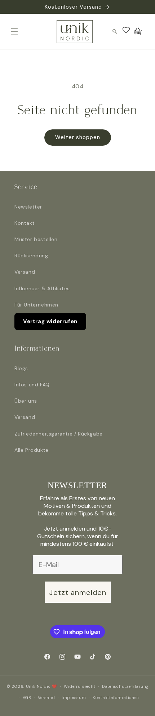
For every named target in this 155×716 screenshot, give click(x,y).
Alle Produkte (31, 450)
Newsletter (28, 206)
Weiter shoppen (77, 137)
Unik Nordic (38, 686)
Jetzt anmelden (77, 592)
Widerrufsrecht (79, 686)
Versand (24, 272)
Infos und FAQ (32, 384)
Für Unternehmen (36, 304)
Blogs (21, 368)
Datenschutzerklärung (125, 686)
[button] (14, 31)
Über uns (25, 401)
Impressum (74, 697)
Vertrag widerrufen (50, 321)
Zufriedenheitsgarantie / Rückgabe (58, 433)
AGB (27, 697)
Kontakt (24, 223)
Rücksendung (31, 255)
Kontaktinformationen (116, 697)
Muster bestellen (36, 239)
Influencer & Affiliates (42, 288)
